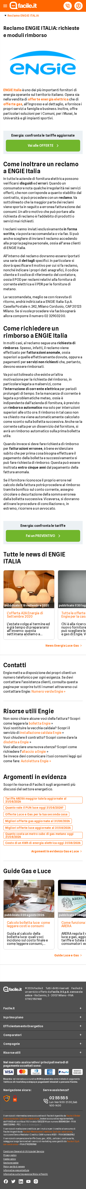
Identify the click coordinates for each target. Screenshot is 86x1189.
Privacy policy (9, 1155)
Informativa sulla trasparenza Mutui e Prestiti (25, 1174)
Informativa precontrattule (16, 1170)
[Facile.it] (23, 8)
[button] (5, 6)
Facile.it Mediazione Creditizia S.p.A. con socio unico (47, 1131)
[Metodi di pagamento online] (43, 1072)
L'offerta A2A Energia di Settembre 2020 (25, 614)
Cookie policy (9, 1159)
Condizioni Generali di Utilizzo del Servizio (23, 1151)
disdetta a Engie (16, 742)
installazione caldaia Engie (40, 733)
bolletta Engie (40, 723)
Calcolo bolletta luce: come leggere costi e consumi (28, 924)
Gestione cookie (11, 1162)
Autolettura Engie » (36, 761)
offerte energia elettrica (48, 99)
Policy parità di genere (14, 1166)
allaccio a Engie (34, 752)
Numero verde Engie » (49, 691)
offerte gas (12, 104)
